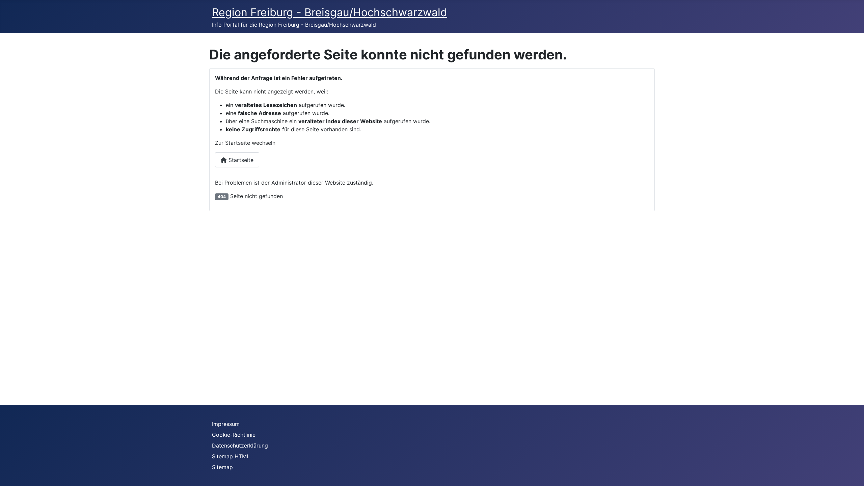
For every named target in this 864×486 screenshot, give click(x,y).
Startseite (240, 160)
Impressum (226, 424)
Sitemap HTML (231, 456)
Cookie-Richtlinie (233, 434)
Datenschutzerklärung (240, 445)
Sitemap (222, 467)
